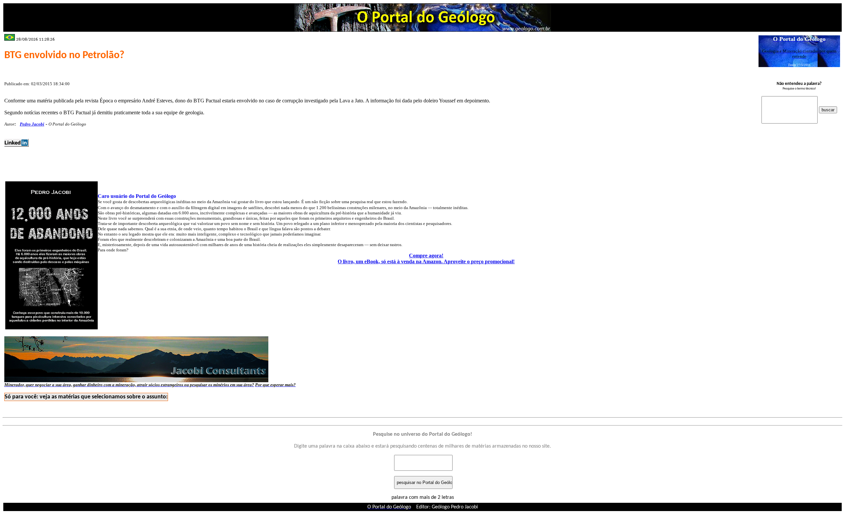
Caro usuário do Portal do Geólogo (137, 196)
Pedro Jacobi (32, 124)
